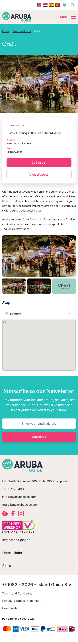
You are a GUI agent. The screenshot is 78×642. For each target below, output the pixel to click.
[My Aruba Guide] (16, 16)
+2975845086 (14, 152)
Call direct (39, 162)
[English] (39, 5)
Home (5, 31)
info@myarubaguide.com (19, 497)
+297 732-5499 (13, 489)
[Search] (72, 5)
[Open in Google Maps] (69, 313)
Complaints (9, 608)
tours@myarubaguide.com (20, 504)
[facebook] (13, 513)
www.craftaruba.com (19, 143)
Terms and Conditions (17, 593)
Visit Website (39, 174)
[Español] (51, 5)
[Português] (57, 5)
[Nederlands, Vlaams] (45, 5)
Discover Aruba (22, 31)
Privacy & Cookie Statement (21, 601)
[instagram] (21, 513)
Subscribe (39, 436)
